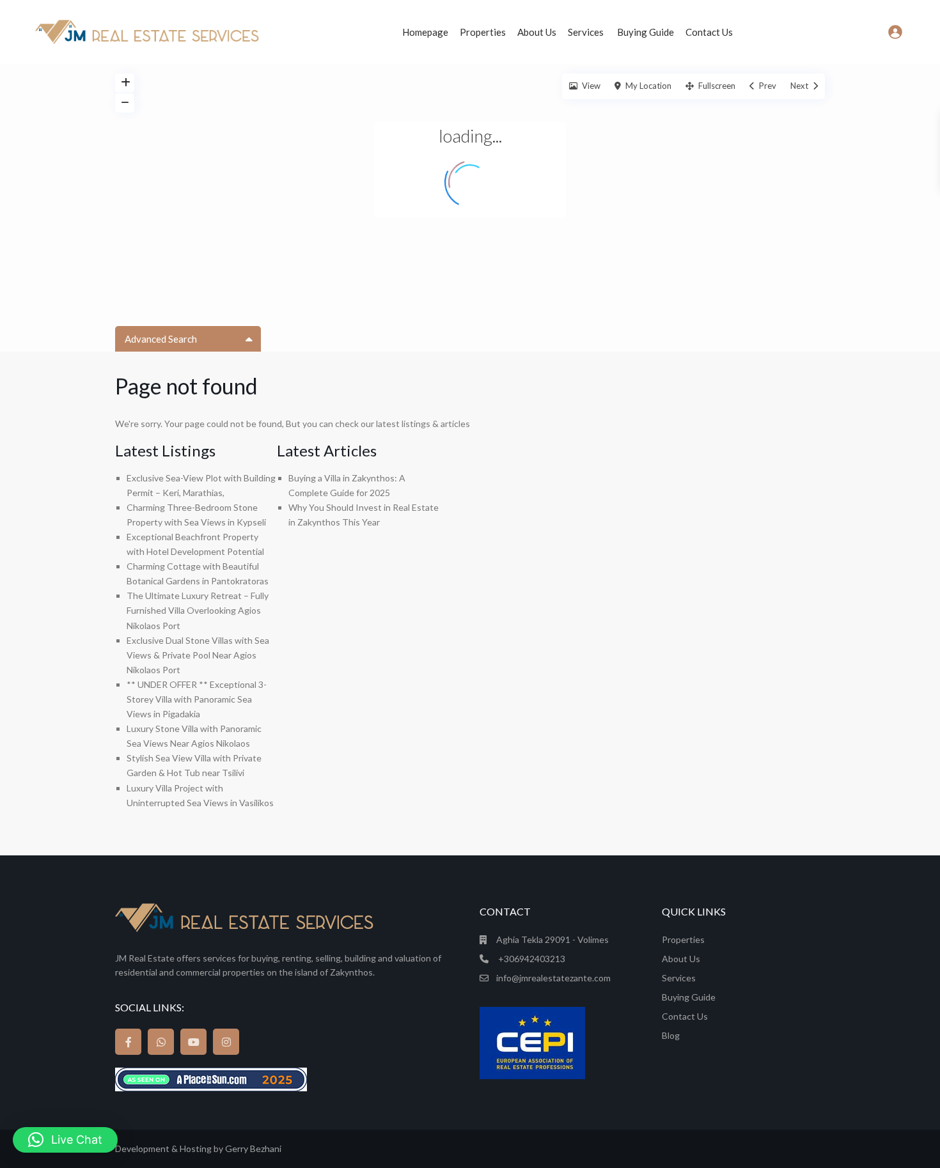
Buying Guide (645, 32)
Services (587, 32)
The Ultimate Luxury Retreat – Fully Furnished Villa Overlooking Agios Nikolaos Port (198, 610)
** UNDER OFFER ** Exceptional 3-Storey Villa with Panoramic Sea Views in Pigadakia (197, 699)
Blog (671, 1035)
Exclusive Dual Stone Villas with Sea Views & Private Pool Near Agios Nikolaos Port (198, 655)
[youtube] (193, 1042)
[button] (65, 1140)
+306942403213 (530, 958)
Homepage (425, 32)
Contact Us (709, 32)
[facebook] (128, 1042)
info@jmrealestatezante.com (553, 977)
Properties (483, 32)
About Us (536, 32)
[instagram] (226, 1042)
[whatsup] (161, 1042)
